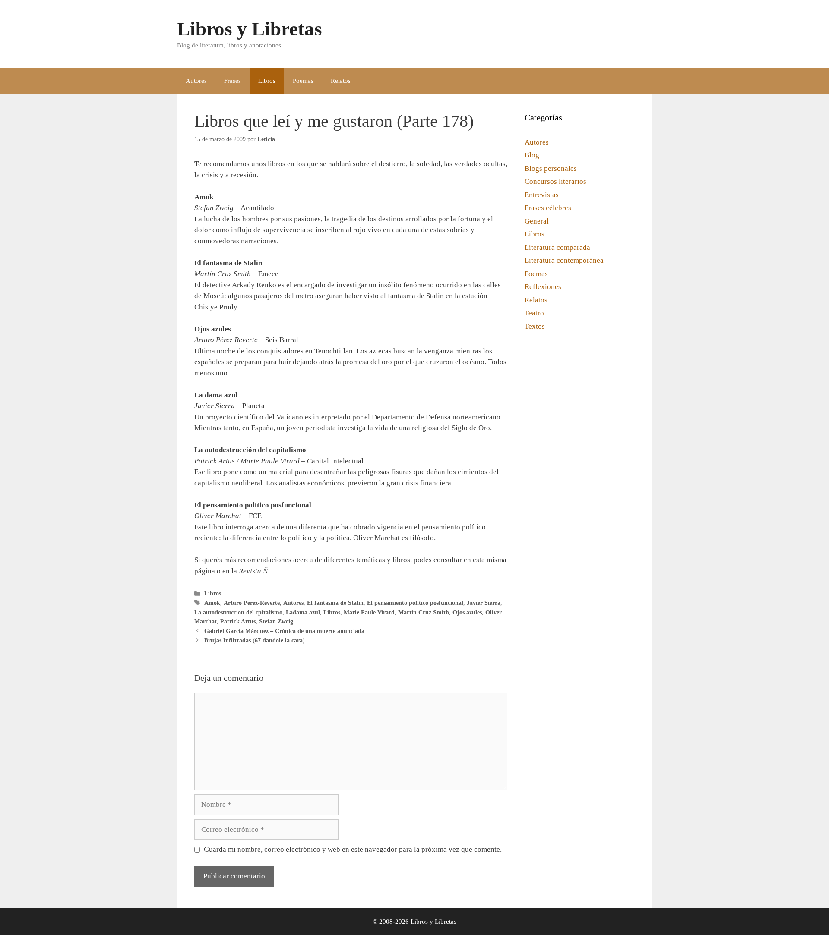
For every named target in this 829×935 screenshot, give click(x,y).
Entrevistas (542, 195)
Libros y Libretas (249, 29)
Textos (535, 326)
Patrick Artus (238, 621)
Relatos (341, 80)
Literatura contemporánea (564, 260)
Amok (212, 602)
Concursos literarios (555, 181)
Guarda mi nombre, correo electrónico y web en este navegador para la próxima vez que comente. (353, 849)
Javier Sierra (483, 602)
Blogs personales (551, 168)
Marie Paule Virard (369, 612)
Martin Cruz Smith (423, 612)
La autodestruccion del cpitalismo (238, 612)
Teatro (534, 313)
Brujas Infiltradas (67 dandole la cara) (254, 640)
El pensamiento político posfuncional (415, 602)
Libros (266, 80)
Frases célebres (548, 208)
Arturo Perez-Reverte (252, 602)
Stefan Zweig (276, 621)
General (537, 221)
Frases (232, 80)
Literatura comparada (557, 247)
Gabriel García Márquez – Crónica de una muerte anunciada (284, 630)
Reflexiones (543, 287)
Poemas (303, 80)
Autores (196, 80)
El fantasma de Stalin (335, 602)
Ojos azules (467, 612)
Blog (532, 155)
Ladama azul (303, 612)
